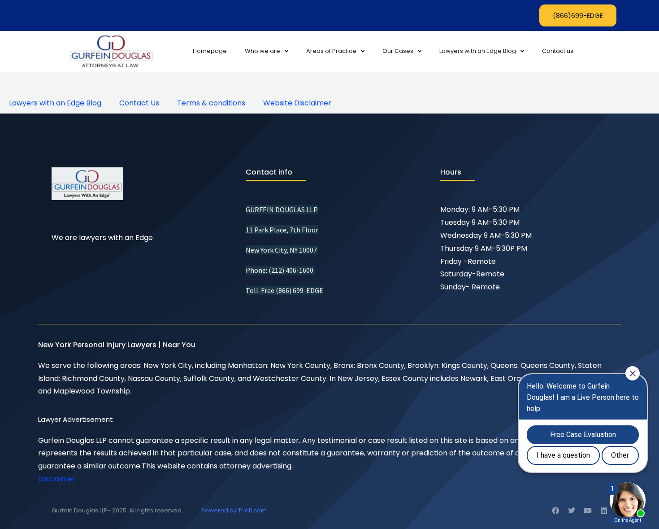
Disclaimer (56, 479)
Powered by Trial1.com (234, 510)
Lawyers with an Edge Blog (477, 51)
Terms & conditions (211, 103)
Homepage (210, 51)
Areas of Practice (331, 51)
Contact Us (139, 103)
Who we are (262, 51)
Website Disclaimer (297, 103)
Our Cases (397, 51)
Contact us (557, 51)
